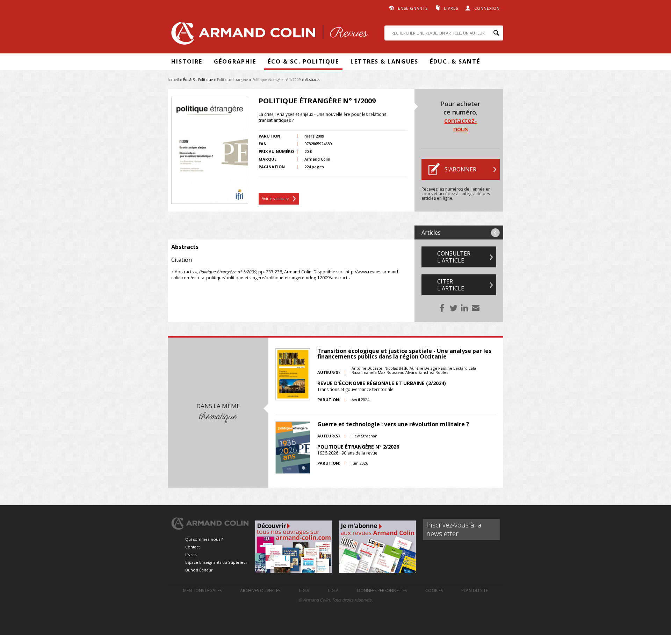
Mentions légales (202, 590)
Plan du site (474, 590)
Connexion (487, 8)
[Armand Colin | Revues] (268, 35)
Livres (451, 8)
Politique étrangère (232, 79)
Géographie (235, 61)
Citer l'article (450, 285)
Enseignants (413, 8)
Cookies (434, 590)
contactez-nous (460, 124)
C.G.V (304, 590)
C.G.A (333, 590)
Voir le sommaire (275, 198)
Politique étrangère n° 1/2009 (276, 79)
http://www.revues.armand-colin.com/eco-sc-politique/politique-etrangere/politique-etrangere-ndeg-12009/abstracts (285, 275)
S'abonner (460, 169)
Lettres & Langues (384, 61)
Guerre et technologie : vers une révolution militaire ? (393, 424)
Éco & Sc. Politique (303, 61)
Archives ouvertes (260, 590)
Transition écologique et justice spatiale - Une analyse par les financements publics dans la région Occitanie (404, 353)
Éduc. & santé (455, 61)
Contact (192, 546)
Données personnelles (382, 590)
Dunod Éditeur (199, 570)
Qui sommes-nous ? (204, 539)
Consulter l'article (453, 257)
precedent (495, 232)
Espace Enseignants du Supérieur (216, 562)
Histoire (186, 61)
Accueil (173, 79)
